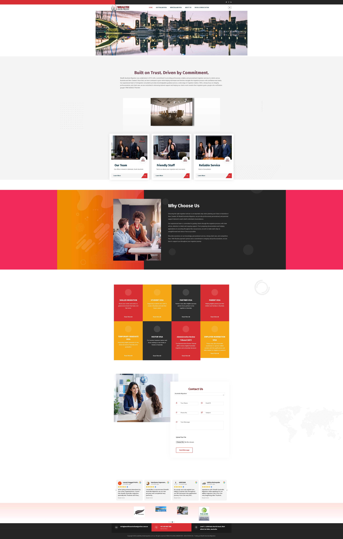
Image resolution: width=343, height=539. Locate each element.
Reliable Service (209, 165)
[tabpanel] (134, 511)
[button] (97, 33)
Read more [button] (121, 498)
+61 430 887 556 (166, 526)
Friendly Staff (166, 165)
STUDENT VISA (157, 300)
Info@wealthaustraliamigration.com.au (134, 526)
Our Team (121, 165)
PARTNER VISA (186, 300)
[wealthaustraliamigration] (120, 7)
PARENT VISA (214, 300)
